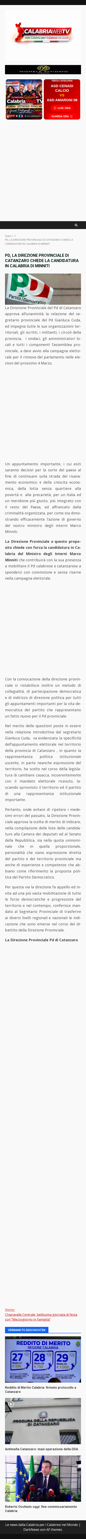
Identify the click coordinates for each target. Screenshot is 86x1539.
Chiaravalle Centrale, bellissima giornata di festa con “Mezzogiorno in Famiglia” (41, 1315)
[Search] (76, 225)
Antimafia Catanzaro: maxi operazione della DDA (43, 1421)
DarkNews (31, 1529)
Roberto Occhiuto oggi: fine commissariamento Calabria (43, 1478)
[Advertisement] (43, 69)
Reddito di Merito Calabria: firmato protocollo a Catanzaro (43, 1359)
